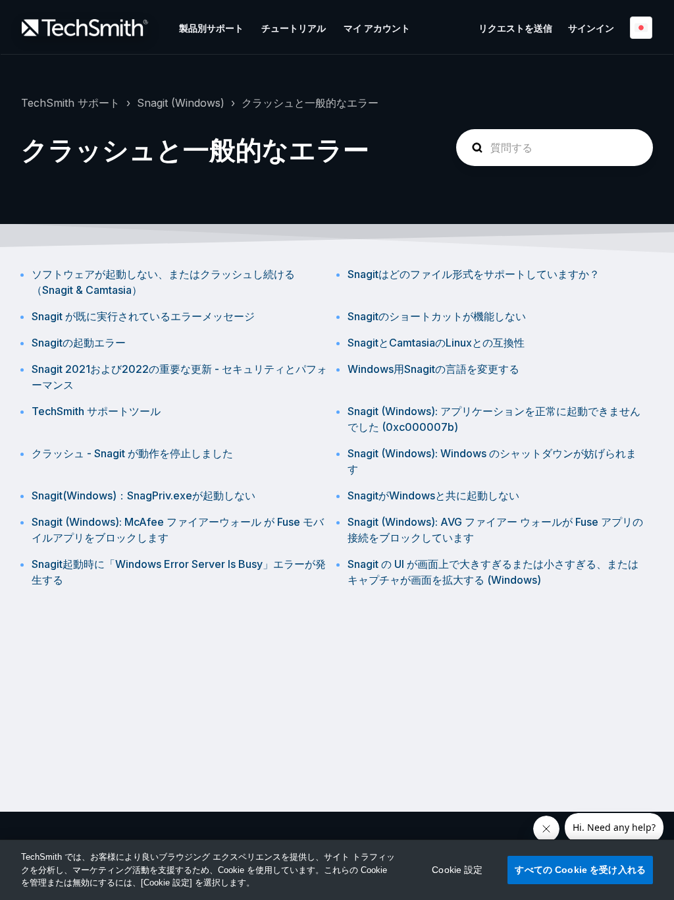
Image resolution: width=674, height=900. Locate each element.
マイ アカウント (377, 28)
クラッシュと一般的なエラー (310, 102)
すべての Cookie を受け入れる (580, 869)
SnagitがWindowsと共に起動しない (433, 495)
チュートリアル (293, 28)
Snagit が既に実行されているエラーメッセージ (143, 316)
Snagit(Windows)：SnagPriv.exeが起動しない (143, 495)
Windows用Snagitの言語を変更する (433, 369)
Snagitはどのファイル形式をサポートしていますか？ (474, 274)
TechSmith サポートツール (96, 411)
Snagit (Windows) (180, 102)
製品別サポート (211, 28)
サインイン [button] (591, 28)
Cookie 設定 (457, 869)
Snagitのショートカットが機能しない (437, 316)
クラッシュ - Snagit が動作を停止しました (132, 453)
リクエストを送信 (515, 28)
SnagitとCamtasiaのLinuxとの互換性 (436, 342)
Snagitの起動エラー (79, 342)
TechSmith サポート (70, 102)
